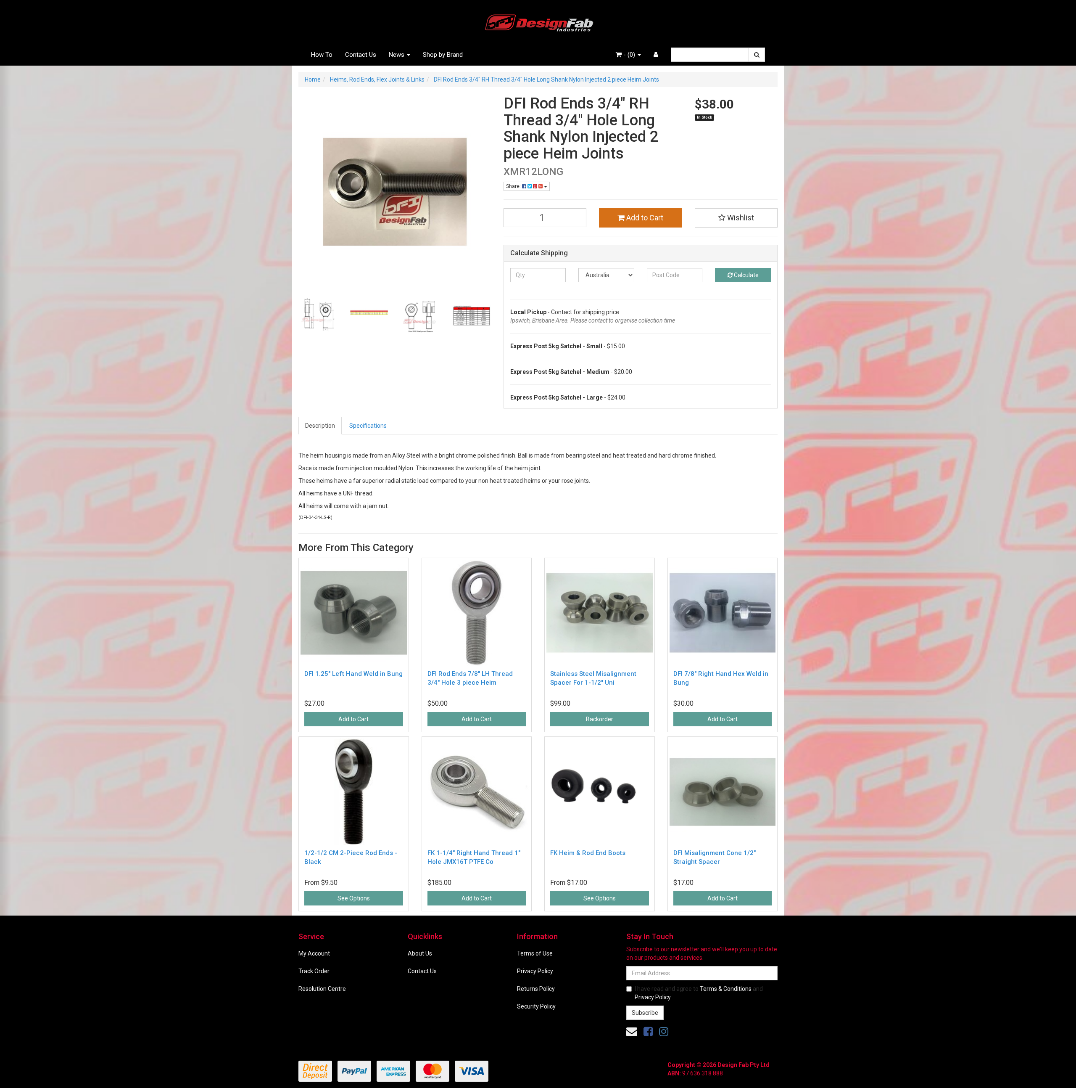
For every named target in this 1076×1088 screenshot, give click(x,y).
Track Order (314, 971)
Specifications (368, 425)
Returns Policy (536, 988)
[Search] (757, 55)
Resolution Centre (322, 988)
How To (321, 54)
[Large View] (317, 315)
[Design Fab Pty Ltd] (538, 21)
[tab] (320, 425)
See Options (354, 898)
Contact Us (360, 54)
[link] (648, 1031)
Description (320, 425)
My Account (314, 953)
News (397, 54)
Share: (514, 186)
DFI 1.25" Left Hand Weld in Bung (353, 674)
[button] (736, 218)
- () (629, 54)
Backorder (599, 719)
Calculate (746, 275)
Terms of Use (535, 953)
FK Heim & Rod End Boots (587, 853)
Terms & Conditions (726, 988)
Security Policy (536, 1006)
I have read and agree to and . (699, 993)
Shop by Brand (443, 54)
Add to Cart (644, 217)
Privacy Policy (535, 971)
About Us (420, 953)
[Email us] (631, 1031)
